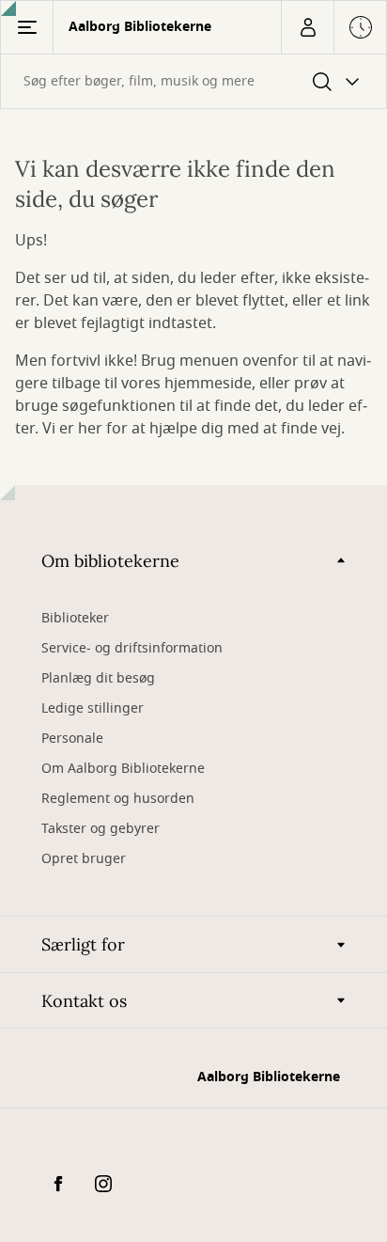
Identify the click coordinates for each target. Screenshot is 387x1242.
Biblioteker (75, 618)
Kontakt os (84, 1001)
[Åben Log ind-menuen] (307, 27)
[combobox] (193, 81)
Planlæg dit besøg (98, 678)
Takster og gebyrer (100, 829)
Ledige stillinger (92, 708)
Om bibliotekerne (110, 561)
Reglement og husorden (117, 799)
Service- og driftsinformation (132, 648)
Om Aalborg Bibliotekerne (123, 768)
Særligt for (83, 944)
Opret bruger (83, 859)
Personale (72, 738)
